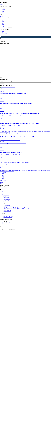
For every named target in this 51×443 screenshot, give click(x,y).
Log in (3, 11)
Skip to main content (2, 0)
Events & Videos (6, 217)
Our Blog (5, 215)
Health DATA (5, 210)
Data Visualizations (6, 206)
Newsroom (3, 9)
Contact (3, 26)
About (3, 20)
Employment (5, 199)
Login (2, 25)
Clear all (5, 83)
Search (3, 12)
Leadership (5, 197)
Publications (5, 205)
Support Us (3, 10)
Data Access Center (4, 33)
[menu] (25, 22)
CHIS (2, 32)
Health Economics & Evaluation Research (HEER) (10, 208)
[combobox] (6, 229)
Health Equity (5, 211)
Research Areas (5, 196)
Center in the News (6, 216)
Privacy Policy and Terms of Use (6, 222)
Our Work (3, 8)
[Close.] (0, 226)
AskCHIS (3, 31)
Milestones (5, 195)
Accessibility (3, 223)
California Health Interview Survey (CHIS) (9, 207)
